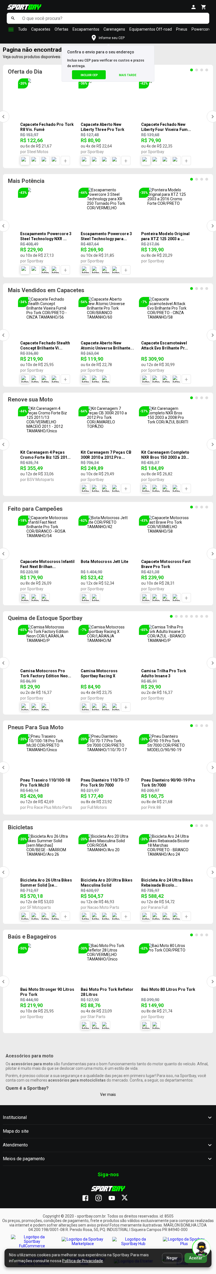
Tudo (22, 29)
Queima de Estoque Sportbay (45, 618)
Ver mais (108, 1094)
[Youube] (114, 1198)
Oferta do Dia (25, 71)
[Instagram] (101, 1198)
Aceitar (195, 1258)
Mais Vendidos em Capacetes (46, 290)
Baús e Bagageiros (32, 936)
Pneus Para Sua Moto (36, 727)
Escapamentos (86, 29)
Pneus (181, 29)
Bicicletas (20, 827)
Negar (172, 1258)
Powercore (201, 29)
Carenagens (114, 29)
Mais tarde (127, 75)
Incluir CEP (89, 75)
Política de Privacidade (82, 1261)
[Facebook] (88, 1198)
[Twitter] (127, 1198)
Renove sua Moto (30, 399)
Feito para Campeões (35, 508)
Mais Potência (26, 181)
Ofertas (61, 29)
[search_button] (13, 18)
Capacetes (40, 29)
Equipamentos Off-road (150, 29)
